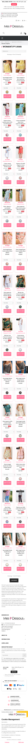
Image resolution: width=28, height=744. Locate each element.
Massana (20, 116)
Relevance (14, 51)
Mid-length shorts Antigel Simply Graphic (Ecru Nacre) (20, 553)
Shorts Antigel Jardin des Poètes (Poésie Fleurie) (7, 466)
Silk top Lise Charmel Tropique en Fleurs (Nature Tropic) (20, 295)
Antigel (7, 73)
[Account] (21, 33)
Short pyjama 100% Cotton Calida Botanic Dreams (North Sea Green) (7, 424)
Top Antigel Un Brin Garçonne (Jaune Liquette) (7, 79)
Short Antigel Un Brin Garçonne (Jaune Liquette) (20, 79)
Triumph (20, 503)
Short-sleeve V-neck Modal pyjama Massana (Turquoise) (7, 209)
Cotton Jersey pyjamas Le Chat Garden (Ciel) (7, 165)
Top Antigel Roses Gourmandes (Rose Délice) (7, 251)
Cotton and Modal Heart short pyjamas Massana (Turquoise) (20, 123)
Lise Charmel (20, 288)
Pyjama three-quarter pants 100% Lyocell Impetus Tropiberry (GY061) (7, 123)
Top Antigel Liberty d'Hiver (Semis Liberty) (7, 380)
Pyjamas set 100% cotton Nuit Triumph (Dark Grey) (21, 509)
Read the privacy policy (6, 737)
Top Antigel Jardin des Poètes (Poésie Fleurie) (20, 423)
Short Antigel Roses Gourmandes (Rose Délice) (21, 251)
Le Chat (7, 159)
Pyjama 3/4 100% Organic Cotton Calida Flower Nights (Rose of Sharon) (20, 166)
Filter (26, 369)
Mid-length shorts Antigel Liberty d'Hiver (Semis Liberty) (20, 381)
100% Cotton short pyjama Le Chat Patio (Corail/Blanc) (20, 467)
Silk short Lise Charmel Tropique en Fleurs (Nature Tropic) (7, 338)
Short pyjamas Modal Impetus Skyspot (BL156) (7, 294)
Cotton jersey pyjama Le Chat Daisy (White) (21, 337)
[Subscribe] (24, 655)
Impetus (7, 116)
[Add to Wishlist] (10, 62)
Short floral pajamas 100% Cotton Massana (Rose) (7, 510)
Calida (21, 159)
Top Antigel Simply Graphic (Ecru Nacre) (7, 552)
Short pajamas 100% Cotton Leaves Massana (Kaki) (21, 208)
